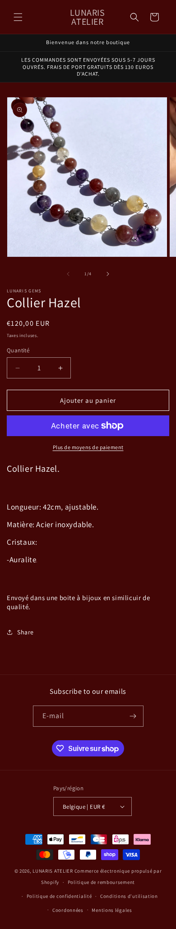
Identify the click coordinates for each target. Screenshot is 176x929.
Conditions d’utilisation (129, 896)
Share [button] (25, 632)
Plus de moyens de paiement (88, 447)
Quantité (18, 350)
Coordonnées (67, 910)
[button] (18, 17)
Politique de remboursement (101, 882)
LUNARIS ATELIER (52, 871)
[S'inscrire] (133, 716)
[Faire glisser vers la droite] (108, 274)
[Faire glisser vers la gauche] (68, 274)
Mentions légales (112, 910)
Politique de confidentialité (59, 896)
